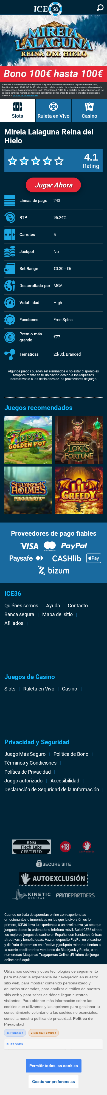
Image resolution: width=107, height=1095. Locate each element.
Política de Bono (71, 754)
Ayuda (53, 605)
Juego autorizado (23, 781)
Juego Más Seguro (25, 754)
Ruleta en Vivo (53, 116)
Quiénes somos (21, 605)
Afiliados (13, 623)
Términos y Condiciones (30, 763)
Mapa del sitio (57, 614)
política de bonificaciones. (25, 95)
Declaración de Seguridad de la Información (51, 789)
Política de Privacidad (27, 772)
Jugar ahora (53, 185)
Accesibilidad (64, 781)
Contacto (78, 605)
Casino (89, 116)
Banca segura (19, 614)
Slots (17, 116)
